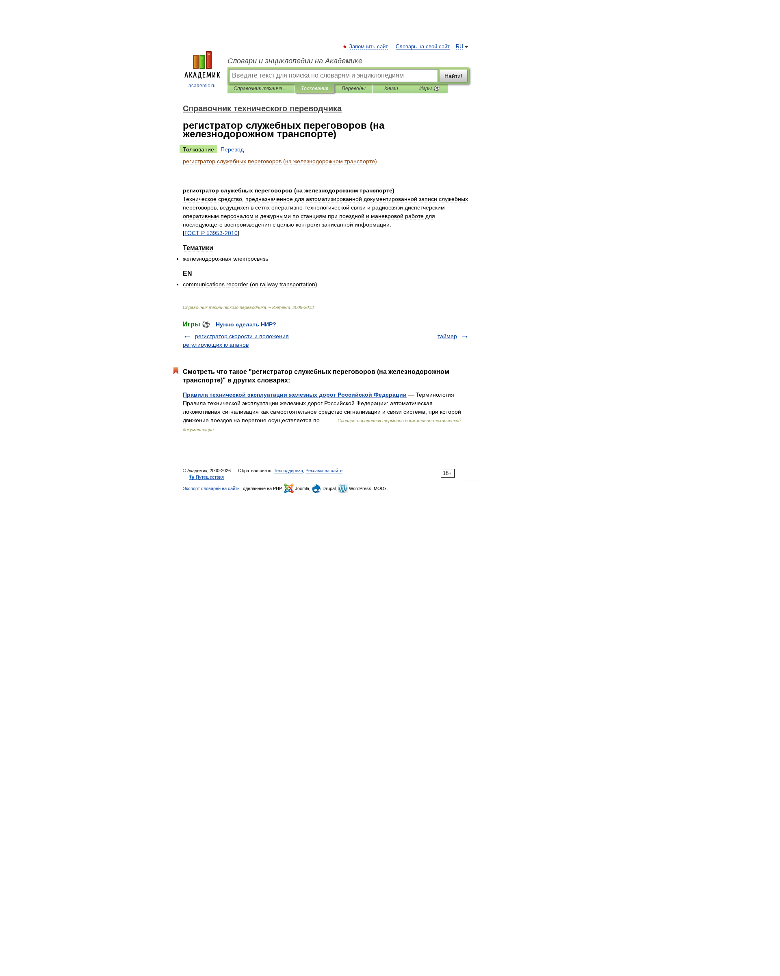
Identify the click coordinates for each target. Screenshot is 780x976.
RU (459, 47)
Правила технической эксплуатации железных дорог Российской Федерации (295, 394)
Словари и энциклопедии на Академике (295, 61)
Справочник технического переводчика (261, 88)
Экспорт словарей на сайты (211, 488)
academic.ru (202, 86)
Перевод (232, 149)
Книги (391, 88)
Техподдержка (288, 470)
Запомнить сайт (369, 47)
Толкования (314, 88)
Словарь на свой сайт (423, 47)
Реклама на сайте (324, 470)
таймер (447, 336)
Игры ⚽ (429, 88)
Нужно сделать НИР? (246, 324)
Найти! (453, 76)
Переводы (354, 88)
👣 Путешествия (206, 477)
